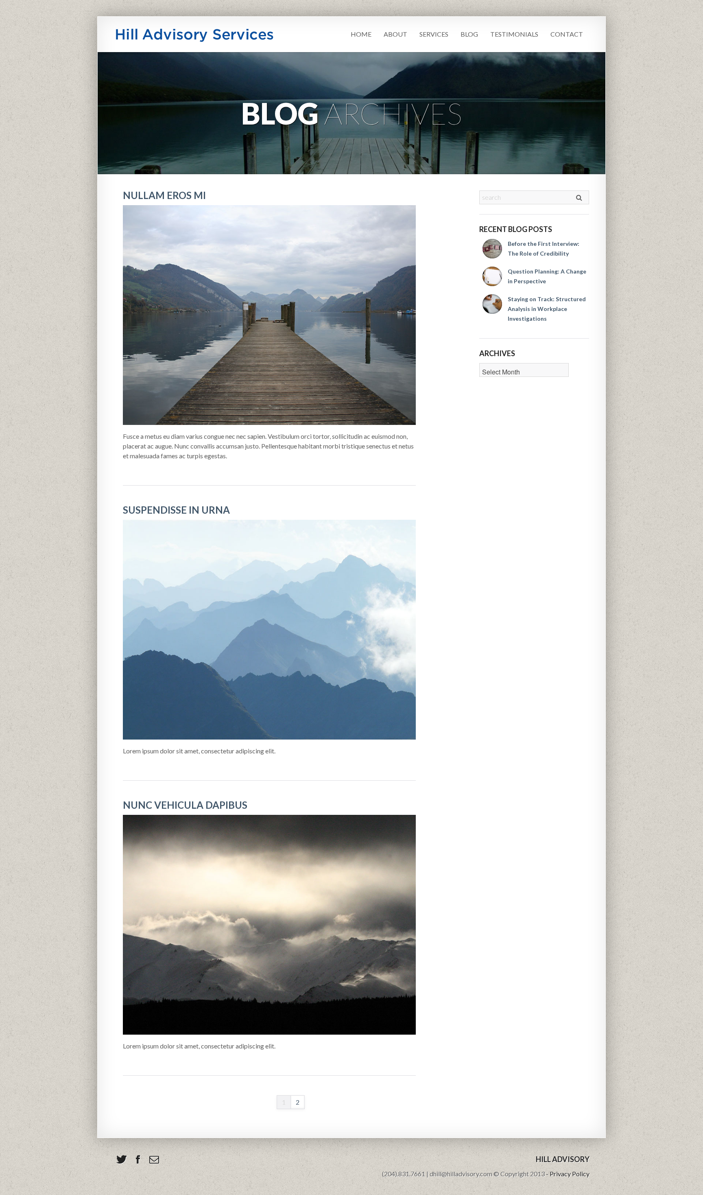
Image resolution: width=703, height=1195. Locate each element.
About (395, 34)
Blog (469, 34)
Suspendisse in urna (176, 510)
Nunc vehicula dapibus (185, 805)
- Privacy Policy (567, 1173)
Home (361, 34)
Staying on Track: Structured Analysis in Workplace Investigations (547, 308)
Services (433, 34)
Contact (566, 34)
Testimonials (514, 34)
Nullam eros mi (164, 195)
